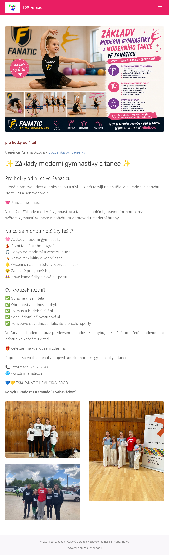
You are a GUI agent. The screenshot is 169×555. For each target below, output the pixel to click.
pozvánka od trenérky (66, 152)
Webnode (96, 547)
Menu (160, 8)
